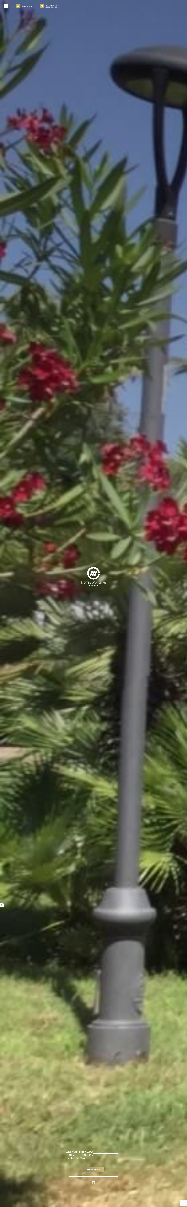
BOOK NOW (93, 1170)
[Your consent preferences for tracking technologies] (2, 905)
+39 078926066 (26, 6)
